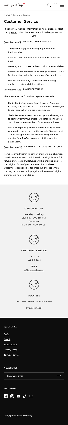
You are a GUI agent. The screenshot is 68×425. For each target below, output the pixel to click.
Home (7, 15)
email (14, 32)
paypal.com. (14, 141)
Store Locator (10, 344)
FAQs (6, 334)
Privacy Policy (10, 349)
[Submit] (59, 375)
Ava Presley (26, 415)
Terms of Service (11, 355)
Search (7, 339)
